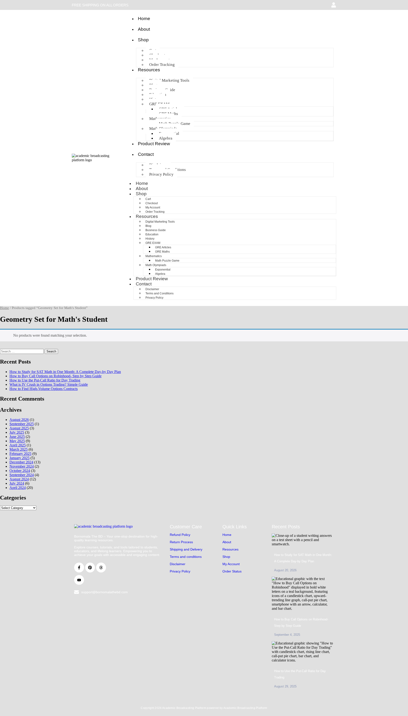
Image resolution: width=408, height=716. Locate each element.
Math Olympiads (155, 265)
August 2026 (19, 420)
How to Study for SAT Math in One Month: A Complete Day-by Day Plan (65, 372)
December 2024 (21, 462)
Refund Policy (180, 535)
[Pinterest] (90, 567)
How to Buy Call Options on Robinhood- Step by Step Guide (55, 376)
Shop (143, 39)
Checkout (151, 203)
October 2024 (19, 471)
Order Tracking (162, 64)
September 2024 (21, 475)
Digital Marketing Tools (169, 80)
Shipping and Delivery (186, 549)
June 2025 (17, 437)
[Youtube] (79, 580)
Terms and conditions (186, 557)
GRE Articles (163, 247)
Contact (146, 154)
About (144, 29)
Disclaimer (152, 289)
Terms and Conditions (159, 293)
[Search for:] (22, 351)
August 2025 (19, 428)
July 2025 (16, 432)
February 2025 (20, 454)
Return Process (181, 542)
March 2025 (18, 449)
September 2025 (21, 424)
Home (144, 18)
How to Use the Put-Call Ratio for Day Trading (44, 380)
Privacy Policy (161, 174)
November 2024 (21, 466)
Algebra (165, 138)
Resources (149, 69)
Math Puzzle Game (167, 260)
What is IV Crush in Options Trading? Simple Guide (48, 384)
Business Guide (155, 230)
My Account (152, 207)
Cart (148, 199)
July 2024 (16, 483)
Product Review (154, 143)
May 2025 (17, 441)
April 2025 (17, 445)
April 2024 (17, 488)
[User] (333, 5)
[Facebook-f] (79, 567)
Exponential (162, 269)
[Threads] (101, 567)
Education (151, 234)
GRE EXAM (152, 243)
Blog (148, 226)
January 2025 (19, 458)
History (149, 238)
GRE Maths (162, 251)
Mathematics (153, 256)
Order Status (232, 571)
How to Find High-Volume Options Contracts (43, 389)
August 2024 (19, 479)
